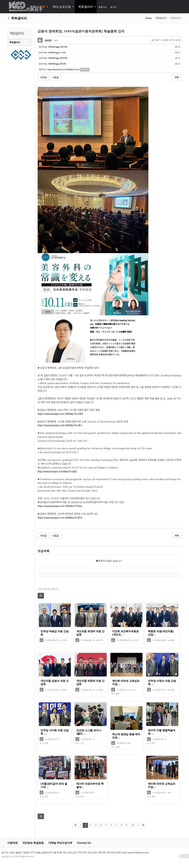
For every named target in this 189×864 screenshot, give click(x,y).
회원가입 (103, 7)
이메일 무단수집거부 (60, 842)
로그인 (113, 7)
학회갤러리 (85, 6)
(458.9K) (57, 58)
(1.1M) (57, 52)
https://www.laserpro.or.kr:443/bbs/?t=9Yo (60, 517)
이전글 (43, 77)
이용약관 (12, 842)
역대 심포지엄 (61, 6)
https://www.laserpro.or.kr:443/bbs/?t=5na (60, 506)
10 (132, 825)
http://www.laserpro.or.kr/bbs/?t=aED (57, 471)
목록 (176, 77)
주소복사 (85, 70)
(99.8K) (57, 64)
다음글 (55, 77)
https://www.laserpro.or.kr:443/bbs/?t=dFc (60, 425)
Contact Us (84, 842)
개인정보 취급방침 (33, 842)
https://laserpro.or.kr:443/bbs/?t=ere (63, 69)
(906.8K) (57, 47)
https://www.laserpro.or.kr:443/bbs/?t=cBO (60, 414)
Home (148, 18)
